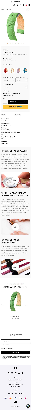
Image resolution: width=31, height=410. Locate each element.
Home (2, 9)
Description (17, 114)
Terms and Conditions (15, 384)
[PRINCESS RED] (6, 71)
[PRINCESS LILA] (19, 71)
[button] (7, 43)
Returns (15, 382)
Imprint (15, 388)
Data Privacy (15, 386)
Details (3, 114)
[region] (15, 1)
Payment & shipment (16, 379)
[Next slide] (26, 70)
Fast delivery (16, 1)
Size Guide (5, 91)
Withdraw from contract (15, 393)
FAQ (15, 377)
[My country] (26, 5)
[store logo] (29, 5)
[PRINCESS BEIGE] (12, 71)
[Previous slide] (3, 305)
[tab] (7, 115)
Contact (15, 391)
